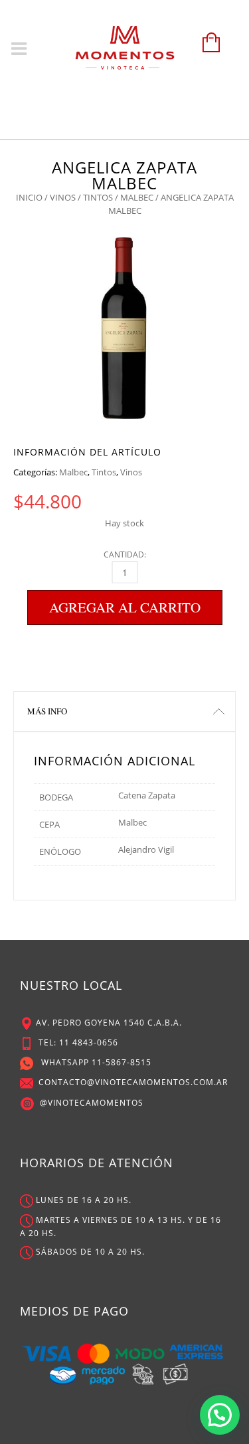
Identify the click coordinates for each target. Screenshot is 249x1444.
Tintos (98, 197)
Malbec (136, 197)
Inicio (29, 197)
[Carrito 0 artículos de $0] (207, 48)
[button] (220, 1415)
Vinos (63, 197)
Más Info (47, 711)
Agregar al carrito (125, 607)
